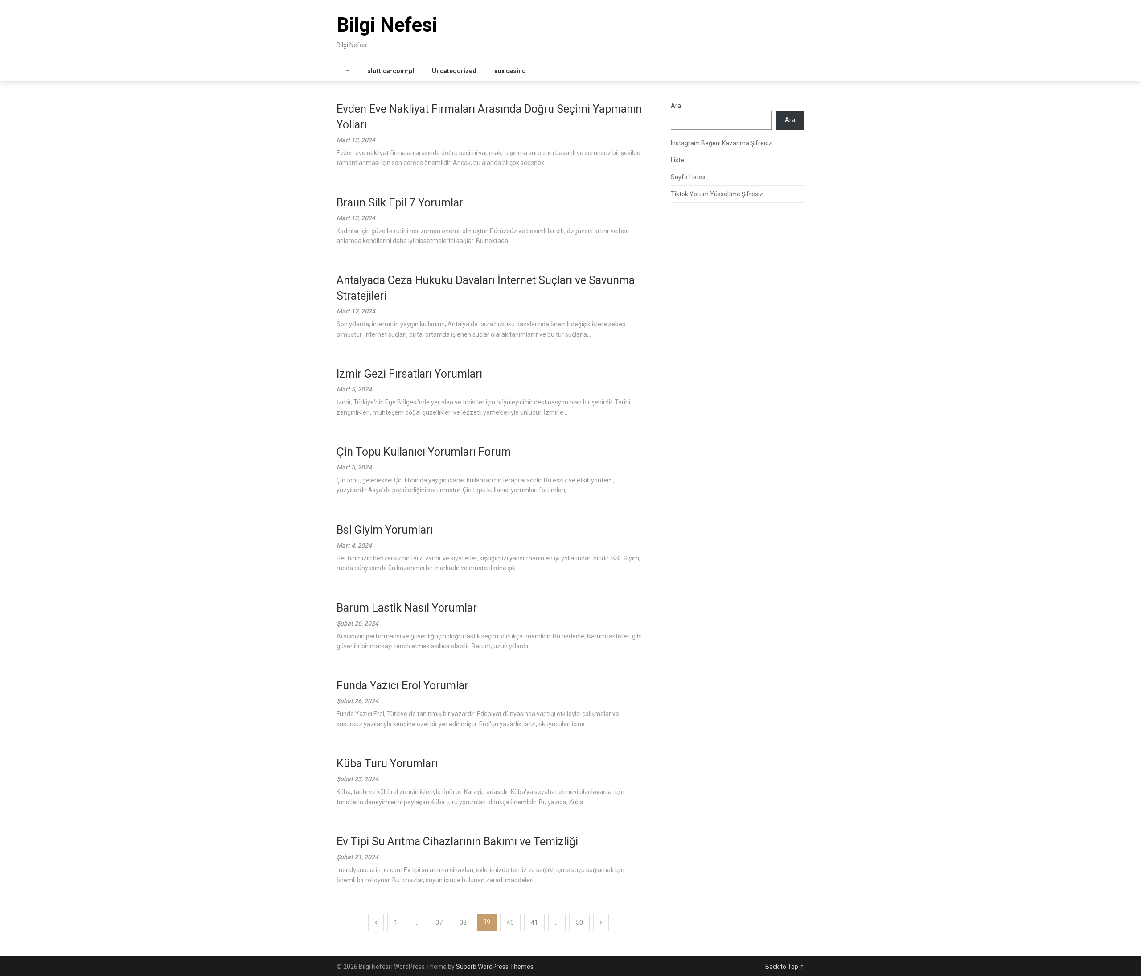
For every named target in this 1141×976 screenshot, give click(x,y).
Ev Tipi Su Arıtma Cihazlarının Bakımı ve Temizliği (457, 841)
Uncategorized (454, 70)
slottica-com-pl (390, 70)
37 (439, 922)
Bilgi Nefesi (387, 25)
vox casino (510, 70)
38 (463, 922)
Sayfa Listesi (689, 177)
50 (579, 922)
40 (510, 922)
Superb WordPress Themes (495, 966)
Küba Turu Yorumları (387, 763)
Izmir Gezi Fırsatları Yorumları (409, 373)
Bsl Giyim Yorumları (385, 529)
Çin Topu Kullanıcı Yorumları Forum (424, 451)
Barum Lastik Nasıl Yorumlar (407, 607)
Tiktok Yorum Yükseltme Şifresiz (717, 194)
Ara (676, 105)
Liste (677, 160)
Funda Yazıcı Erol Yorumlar (402, 685)
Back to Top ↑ (784, 966)
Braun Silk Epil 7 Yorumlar (400, 202)
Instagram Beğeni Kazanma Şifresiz (721, 143)
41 (534, 922)
